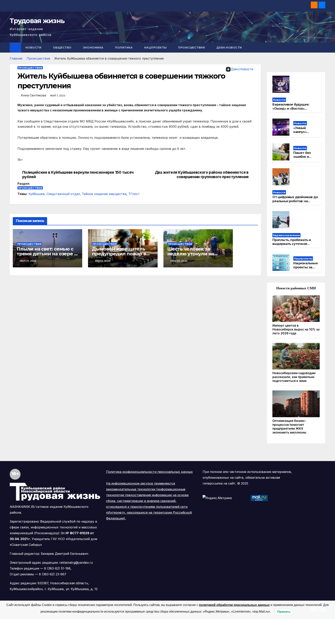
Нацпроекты (156, 47)
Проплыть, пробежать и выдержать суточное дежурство (291, 244)
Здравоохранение (286, 235)
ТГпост (134, 194)
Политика (124, 47)
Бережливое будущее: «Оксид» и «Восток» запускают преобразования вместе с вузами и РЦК (294, 110)
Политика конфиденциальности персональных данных (149, 472)
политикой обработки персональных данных (234, 605)
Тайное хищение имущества (104, 194)
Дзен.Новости (229, 47)
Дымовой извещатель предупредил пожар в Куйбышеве (119, 253)
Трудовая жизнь (37, 21)
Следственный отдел (63, 194)
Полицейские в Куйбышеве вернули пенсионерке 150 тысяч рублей (78, 174)
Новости (33, 47)
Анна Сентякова (33, 95)
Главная (16, 58)
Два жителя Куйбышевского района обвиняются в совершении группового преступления (202, 174)
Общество (63, 47)
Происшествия (192, 47)
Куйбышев (36, 194)
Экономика (93, 47)
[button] (322, 47)
